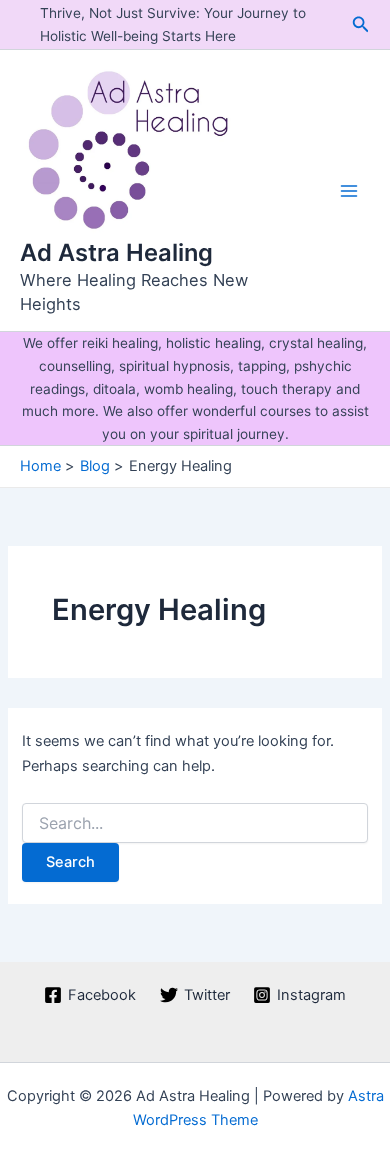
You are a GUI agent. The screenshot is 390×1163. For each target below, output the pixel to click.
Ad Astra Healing (116, 252)
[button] (361, 24)
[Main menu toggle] (349, 191)
